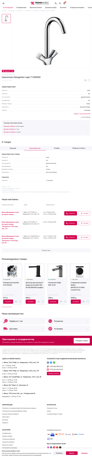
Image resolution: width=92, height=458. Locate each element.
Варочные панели (36, 7)
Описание (13, 148)
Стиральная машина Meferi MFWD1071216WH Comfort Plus (78, 286)
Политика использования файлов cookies (14, 411)
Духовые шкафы (51, 7)
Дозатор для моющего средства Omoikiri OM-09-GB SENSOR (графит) (34, 285)
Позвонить (72, 213)
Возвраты (5, 422)
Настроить (84, 453)
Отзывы (57, 148)
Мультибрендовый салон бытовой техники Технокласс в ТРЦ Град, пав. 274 (10, 225)
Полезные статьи (52, 408)
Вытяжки (63, 7)
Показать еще (46, 250)
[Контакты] (56, 3)
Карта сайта (5, 417)
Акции (49, 411)
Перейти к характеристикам (82, 113)
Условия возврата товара (54, 414)
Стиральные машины (77, 7)
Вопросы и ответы (79, 148)
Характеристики (34, 148)
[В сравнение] (85, 80)
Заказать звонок (53, 373)
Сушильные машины (8, 442)
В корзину (8, 301)
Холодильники (21, 7)
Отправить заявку (82, 341)
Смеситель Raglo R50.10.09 (54, 284)
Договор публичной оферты (10, 414)
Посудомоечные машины (9, 448)
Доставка (5, 420)
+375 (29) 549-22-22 (56, 369)
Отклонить (59, 453)
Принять (71, 453)
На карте (85, 213)
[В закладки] (89, 80)
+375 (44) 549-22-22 (56, 366)
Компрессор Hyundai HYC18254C (11, 284)
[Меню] (3, 3)
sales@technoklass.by (54, 430)
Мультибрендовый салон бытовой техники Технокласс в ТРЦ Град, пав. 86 (10, 239)
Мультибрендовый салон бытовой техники (10, 213)
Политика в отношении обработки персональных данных (19, 408)
